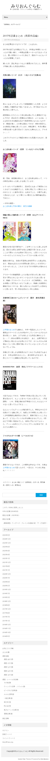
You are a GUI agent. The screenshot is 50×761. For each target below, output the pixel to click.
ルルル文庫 (8, 694)
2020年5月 (6, 585)
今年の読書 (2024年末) (10, 511)
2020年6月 (6, 582)
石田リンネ (10, 485)
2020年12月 (6, 574)
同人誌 (6, 706)
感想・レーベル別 (8, 679)
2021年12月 (6, 562)
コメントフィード (8, 738)
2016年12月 (6, 624)
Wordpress (45, 759)
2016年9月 (6, 636)
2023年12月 (6, 543)
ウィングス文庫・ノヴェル (13, 686)
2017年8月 (6, 613)
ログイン (5, 730)
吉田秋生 (28, 482)
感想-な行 (7, 667)
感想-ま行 (7, 675)
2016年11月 (6, 628)
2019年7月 (6, 593)
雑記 (19, 482)
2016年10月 (6, 632)
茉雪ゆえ (18, 485)
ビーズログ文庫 (9, 690)
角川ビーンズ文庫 (10, 710)
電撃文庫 (7, 714)
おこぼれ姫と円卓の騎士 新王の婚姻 (17, 206)
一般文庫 (7, 698)
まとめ (14, 482)
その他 (6, 682)
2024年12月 (6, 539)
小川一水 (36, 482)
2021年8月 (6, 566)
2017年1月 (6, 621)
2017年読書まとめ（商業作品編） (21, 35)
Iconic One (21, 759)
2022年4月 (6, 554)
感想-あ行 (7, 659)
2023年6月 (6, 547)
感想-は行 (7, 671)
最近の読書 (6, 519)
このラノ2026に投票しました (12, 507)
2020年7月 (6, 578)
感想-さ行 (7, 663)
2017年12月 (6, 609)
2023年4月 (6, 550)
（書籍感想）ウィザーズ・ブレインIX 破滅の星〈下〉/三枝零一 (24, 523)
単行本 (6, 702)
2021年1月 (6, 570)
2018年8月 (6, 605)
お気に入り (6, 648)
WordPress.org (7, 742)
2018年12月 (6, 601)
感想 (4, 656)
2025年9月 (6, 535)
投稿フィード (7, 734)
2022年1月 (6, 558)
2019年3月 (6, 597)
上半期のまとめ (9, 330)
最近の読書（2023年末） (11, 515)
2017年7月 (6, 617)
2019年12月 (6, 589)
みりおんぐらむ (26, 5)
